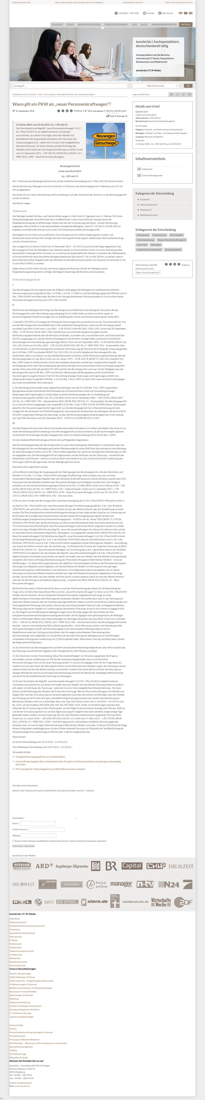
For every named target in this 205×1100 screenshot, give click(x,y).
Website (16, 835)
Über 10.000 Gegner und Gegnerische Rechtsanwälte (79, 2)
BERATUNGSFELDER (89, 24)
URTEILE (185, 24)
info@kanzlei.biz (24, 1083)
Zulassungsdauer (173, 249)
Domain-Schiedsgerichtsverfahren (25, 1006)
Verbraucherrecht (148, 204)
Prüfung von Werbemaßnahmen (24, 1039)
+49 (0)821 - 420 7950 (128, 13)
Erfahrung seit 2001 (21, 2)
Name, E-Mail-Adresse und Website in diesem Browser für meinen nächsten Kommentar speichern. (61, 841)
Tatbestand (147, 169)
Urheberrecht (15, 954)
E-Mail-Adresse (20, 829)
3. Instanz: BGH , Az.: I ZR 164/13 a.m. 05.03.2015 (158, 144)
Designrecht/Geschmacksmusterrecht (27, 926)
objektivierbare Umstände (149, 249)
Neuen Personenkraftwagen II (171, 240)
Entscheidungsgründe (152, 175)
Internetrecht (15, 936)
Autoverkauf (143, 235)
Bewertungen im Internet (21, 995)
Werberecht (145, 209)
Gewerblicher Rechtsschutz (22, 933)
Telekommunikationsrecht (21, 951)
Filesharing (14, 929)
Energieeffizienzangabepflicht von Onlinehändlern (40, 756)
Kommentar (18, 818)
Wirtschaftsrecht (17, 965)
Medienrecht (15, 947)
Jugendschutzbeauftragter (21, 1016)
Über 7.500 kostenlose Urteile (179, 2)
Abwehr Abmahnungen (20, 973)
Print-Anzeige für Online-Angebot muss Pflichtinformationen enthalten (50, 769)
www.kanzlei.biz (22, 1086)
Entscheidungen (50, 94)
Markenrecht (15, 944)
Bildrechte (14, 1091)
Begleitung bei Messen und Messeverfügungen (30, 988)
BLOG (144, 24)
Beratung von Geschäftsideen (23, 991)
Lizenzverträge (16, 1025)
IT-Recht (13, 940)
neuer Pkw (142, 244)
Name (15, 823)
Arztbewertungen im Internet (23, 984)
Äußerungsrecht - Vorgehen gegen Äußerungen (31, 980)
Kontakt (150, 13)
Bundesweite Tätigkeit (133, 2)
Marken (13, 1028)
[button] (58, 110)
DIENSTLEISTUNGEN (116, 24)
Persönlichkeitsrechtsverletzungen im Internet (31, 1032)
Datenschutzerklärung (19, 1002)
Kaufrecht (145, 199)
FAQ (134, 24)
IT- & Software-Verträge (20, 1013)
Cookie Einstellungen (33, 1091)
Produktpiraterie (17, 1036)
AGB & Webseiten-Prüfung (22, 977)
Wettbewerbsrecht (149, 215)
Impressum (90, 1091)
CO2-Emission (159, 235)
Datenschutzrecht (17, 922)
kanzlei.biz (32, 94)
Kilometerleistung (145, 240)
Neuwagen (156, 244)
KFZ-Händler (176, 235)
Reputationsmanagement (21, 1046)
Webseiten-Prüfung (18, 1057)
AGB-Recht (14, 918)
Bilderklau (14, 998)
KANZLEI (57, 24)
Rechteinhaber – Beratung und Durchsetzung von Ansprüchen (38, 1043)
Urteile (40, 94)
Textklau (13, 1050)
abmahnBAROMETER (164, 24)
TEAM (70, 24)
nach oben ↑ (105, 1091)
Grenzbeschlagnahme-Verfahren (24, 1009)
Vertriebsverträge (17, 1054)
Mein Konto (167, 13)
